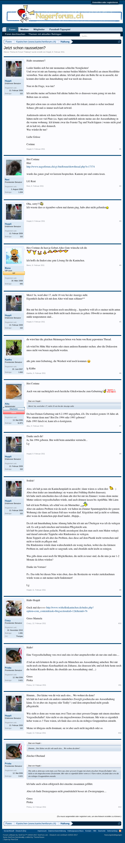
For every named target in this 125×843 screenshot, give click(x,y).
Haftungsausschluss (75, 831)
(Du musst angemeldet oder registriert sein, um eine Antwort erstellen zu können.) (89, 816)
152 (21, 93)
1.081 (20, 633)
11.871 (20, 423)
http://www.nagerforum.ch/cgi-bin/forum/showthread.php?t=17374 (61, 166)
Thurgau (19, 636)
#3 (120, 221)
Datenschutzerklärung (57, 831)
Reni (7, 179)
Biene (8, 268)
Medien (25, 29)
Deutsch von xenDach (64, 835)
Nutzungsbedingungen (113, 835)
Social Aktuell (9, 831)
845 (21, 284)
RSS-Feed (120, 831)
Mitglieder (39, 29)
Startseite (101, 831)
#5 (120, 322)
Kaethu (8, 359)
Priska (8, 668)
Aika (7, 404)
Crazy (8, 620)
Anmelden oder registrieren (105, 2)
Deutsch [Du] (21, 831)
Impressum (42, 831)
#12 (119, 733)
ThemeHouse (39, 837)
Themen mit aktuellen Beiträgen (44, 34)
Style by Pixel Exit (11, 839)
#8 (120, 454)
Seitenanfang (112, 831)
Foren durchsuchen (15, 34)
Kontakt (88, 831)
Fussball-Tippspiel (59, 29)
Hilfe (94, 831)
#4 (120, 265)
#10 (119, 623)
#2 (120, 186)
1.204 (20, 192)
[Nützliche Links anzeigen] (119, 42)
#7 (120, 426)
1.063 (20, 372)
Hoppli (48, 52)
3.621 (20, 680)
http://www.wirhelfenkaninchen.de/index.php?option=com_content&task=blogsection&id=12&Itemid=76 (60, 609)
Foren (12, 29)
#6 (120, 373)
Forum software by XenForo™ (25, 835)
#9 (120, 590)
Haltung (27, 52)
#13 (119, 807)
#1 (120, 149)
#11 (119, 685)
